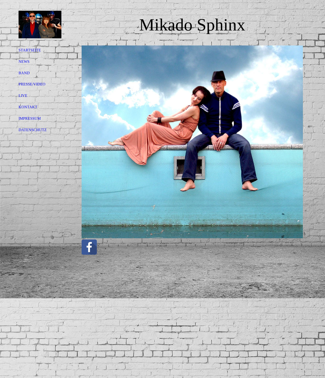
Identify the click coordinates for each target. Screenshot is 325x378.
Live (23, 96)
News (24, 62)
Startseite (30, 50)
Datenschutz (33, 130)
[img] (40, 24)
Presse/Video (32, 84)
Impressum (30, 118)
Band (24, 73)
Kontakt (28, 107)
